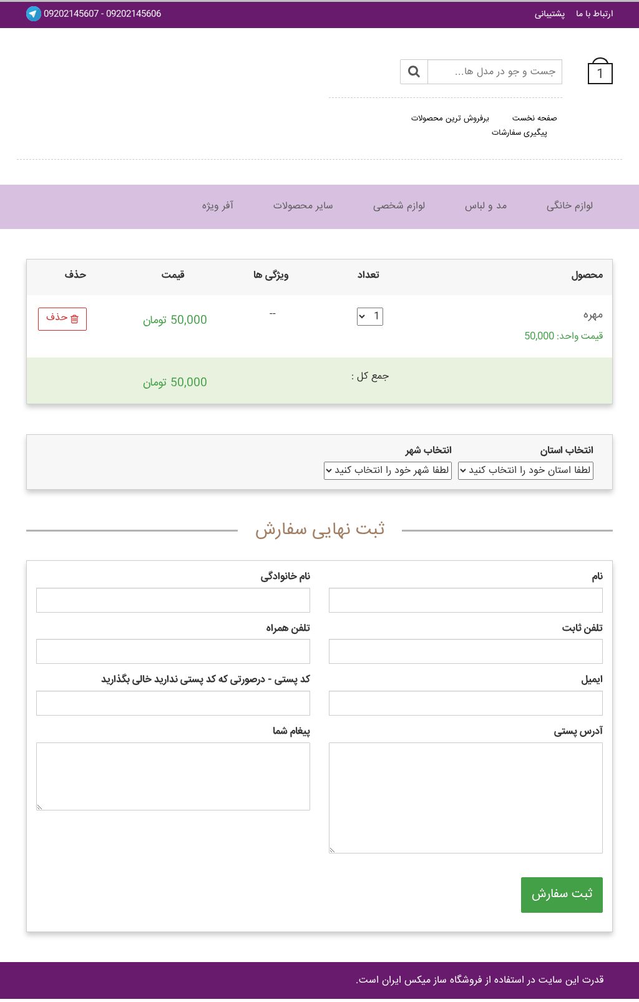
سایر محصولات (303, 206)
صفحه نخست (534, 118)
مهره (593, 315)
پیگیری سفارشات (519, 133)
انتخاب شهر (429, 451)
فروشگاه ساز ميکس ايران (432, 980)
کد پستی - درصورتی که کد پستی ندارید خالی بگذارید (205, 680)
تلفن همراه (288, 629)
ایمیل (592, 680)
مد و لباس (486, 206)
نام (597, 577)
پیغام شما (291, 732)
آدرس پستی (578, 732)
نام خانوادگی (285, 577)
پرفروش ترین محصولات (450, 118)
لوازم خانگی (570, 206)
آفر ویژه (217, 206)
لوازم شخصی (399, 206)
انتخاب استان (566, 451)
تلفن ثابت (582, 629)
